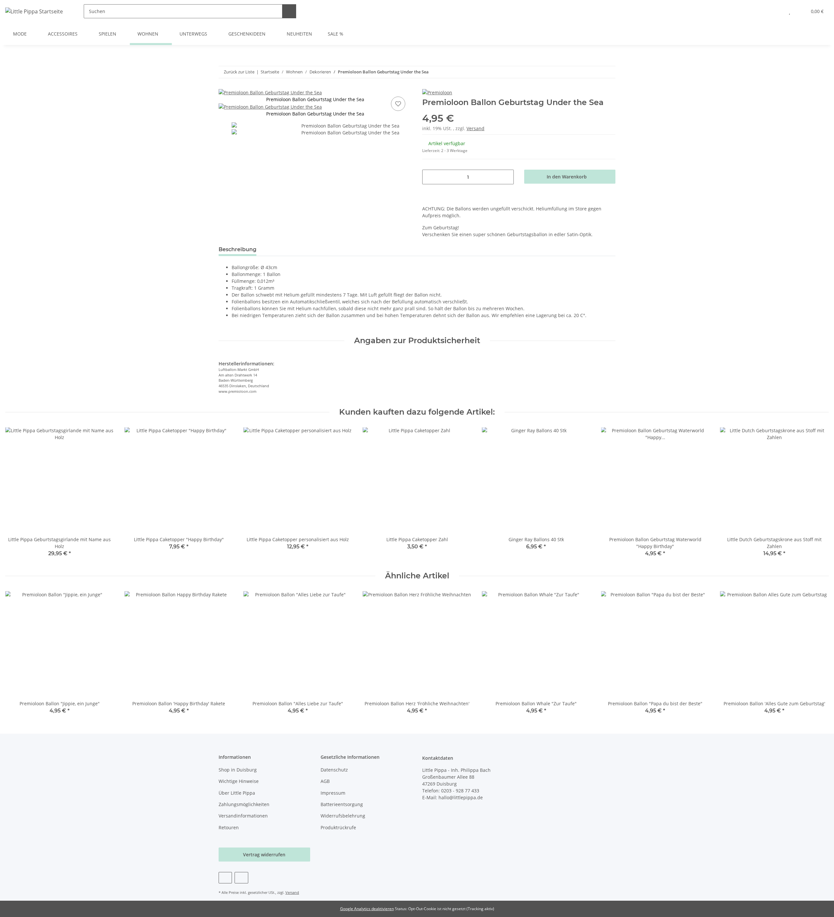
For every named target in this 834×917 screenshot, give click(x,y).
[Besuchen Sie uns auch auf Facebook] (225, 877)
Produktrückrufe (338, 827)
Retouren (229, 827)
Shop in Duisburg (238, 770)
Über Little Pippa (237, 793)
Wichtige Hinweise (239, 781)
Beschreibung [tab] (237, 249)
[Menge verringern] (430, 177)
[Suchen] (289, 11)
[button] (776, 11)
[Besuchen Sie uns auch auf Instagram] (241, 877)
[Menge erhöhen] (506, 177)
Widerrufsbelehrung (343, 816)
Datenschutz (334, 770)
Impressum (333, 793)
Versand (475, 128)
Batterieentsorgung (342, 804)
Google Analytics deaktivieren (367, 908)
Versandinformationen (243, 816)
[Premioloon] (437, 92)
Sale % (335, 34)
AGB (325, 781)
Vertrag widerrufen (264, 854)
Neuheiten (299, 34)
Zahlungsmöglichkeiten (244, 804)
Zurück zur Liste (239, 72)
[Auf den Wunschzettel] (398, 104)
